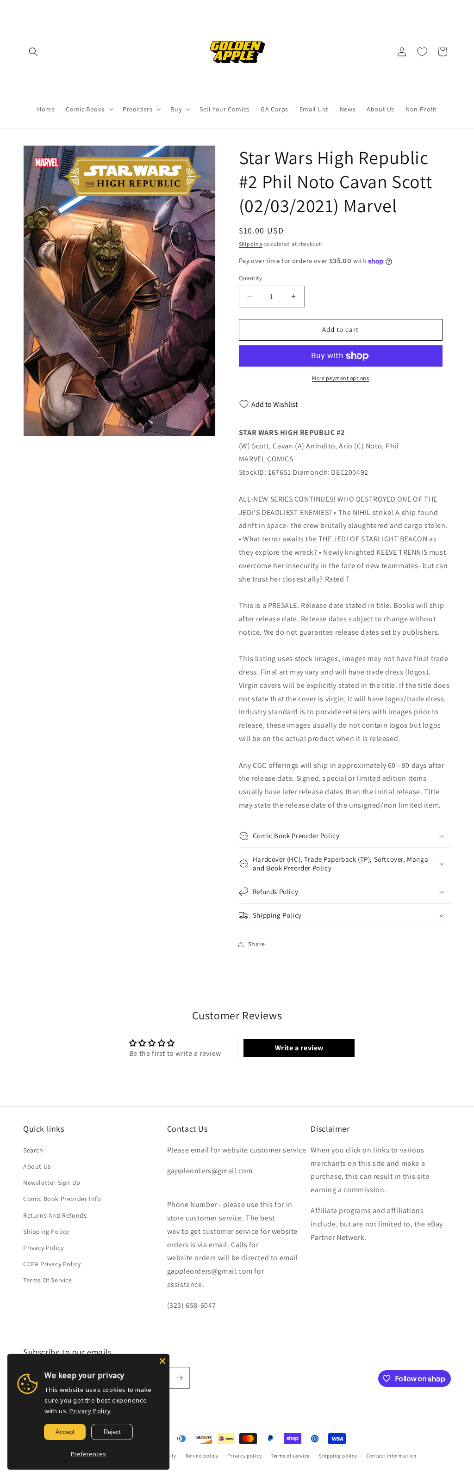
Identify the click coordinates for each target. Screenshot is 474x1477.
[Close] (162, 1361)
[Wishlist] (422, 52)
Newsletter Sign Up (52, 1182)
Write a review (299, 1048)
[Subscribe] (179, 1378)
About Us (37, 1166)
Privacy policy (244, 1455)
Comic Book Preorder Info (62, 1199)
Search (33, 1150)
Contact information (391, 1455)
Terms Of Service (47, 1280)
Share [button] (256, 944)
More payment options (340, 377)
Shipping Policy (46, 1231)
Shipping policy (338, 1455)
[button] (33, 52)
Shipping (250, 243)
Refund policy (202, 1455)
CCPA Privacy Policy (52, 1264)
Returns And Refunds (55, 1215)
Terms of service (290, 1455)
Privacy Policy (43, 1248)
